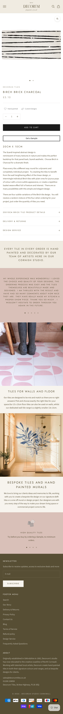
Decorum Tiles (11, 87)
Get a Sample (31, 138)
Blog (5, 624)
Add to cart (31, 127)
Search (6, 599)
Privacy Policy (9, 614)
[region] (31, 530)
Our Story (7, 604)
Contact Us (7, 619)
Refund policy (9, 634)
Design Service (9, 638)
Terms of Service (10, 629)
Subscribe (13, 583)
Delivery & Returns (11, 609)
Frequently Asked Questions (15, 643)
